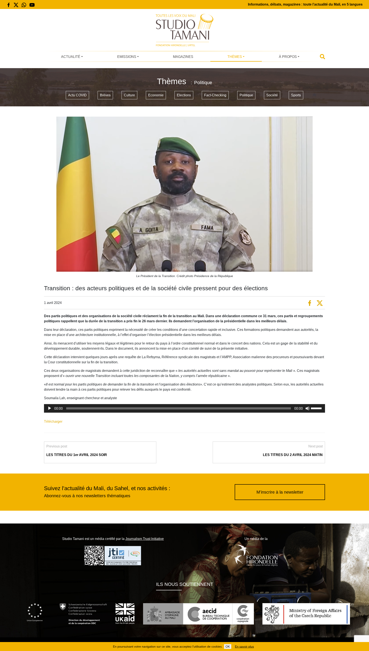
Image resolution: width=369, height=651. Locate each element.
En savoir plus (244, 646)
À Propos (288, 57)
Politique (246, 95)
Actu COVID (77, 95)
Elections (184, 95)
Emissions (126, 57)
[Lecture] (49, 408)
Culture (129, 95)
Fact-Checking (215, 95)
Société (272, 95)
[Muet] (307, 408)
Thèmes (234, 57)
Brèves (105, 95)
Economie (156, 95)
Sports (296, 95)
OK (228, 646)
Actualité (70, 57)
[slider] (317, 408)
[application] (184, 408)
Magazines (183, 57)
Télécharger (53, 421)
